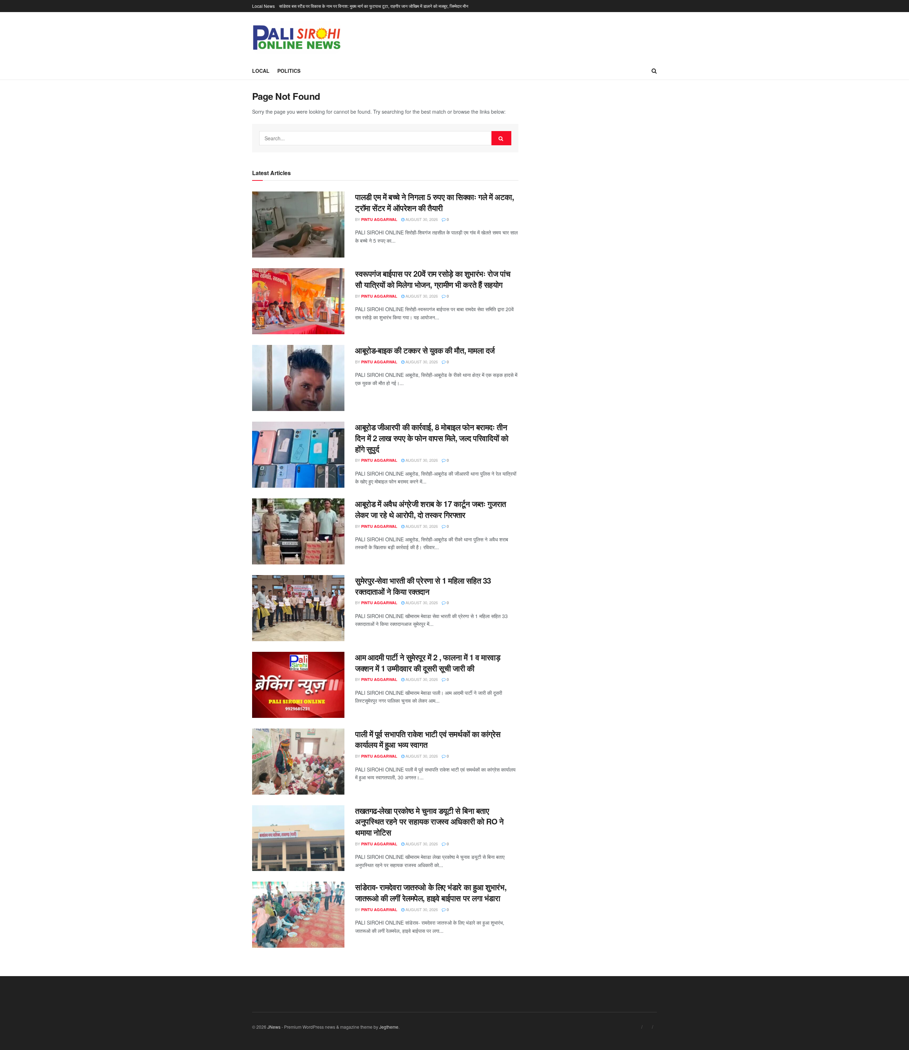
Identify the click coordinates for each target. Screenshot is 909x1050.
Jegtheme (388, 1027)
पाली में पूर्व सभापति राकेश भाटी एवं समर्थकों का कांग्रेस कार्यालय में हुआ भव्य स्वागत (428, 739)
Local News (263, 6)
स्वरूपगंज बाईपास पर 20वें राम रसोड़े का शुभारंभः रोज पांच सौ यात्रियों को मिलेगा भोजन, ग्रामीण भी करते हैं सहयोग (432, 279)
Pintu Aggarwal (379, 219)
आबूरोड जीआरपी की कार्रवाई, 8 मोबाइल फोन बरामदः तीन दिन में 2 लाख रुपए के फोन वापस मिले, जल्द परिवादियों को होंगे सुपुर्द (431, 438)
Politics (288, 70)
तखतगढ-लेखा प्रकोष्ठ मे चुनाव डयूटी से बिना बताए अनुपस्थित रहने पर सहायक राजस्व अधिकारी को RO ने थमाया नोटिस (429, 821)
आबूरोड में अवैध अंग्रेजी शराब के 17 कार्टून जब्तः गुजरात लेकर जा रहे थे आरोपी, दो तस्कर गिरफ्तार (430, 509)
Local (261, 70)
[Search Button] (501, 138)
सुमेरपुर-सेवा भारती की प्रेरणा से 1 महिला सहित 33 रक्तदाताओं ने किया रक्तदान (423, 586)
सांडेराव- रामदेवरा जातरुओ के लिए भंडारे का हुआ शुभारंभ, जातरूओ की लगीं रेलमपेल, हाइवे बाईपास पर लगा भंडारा (430, 892)
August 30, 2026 (421, 219)
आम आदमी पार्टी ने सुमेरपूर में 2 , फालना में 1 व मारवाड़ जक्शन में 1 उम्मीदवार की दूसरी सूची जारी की (427, 662)
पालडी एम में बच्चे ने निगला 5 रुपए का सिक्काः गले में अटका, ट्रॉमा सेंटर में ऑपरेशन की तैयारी (434, 202)
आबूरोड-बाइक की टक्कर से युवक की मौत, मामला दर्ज (425, 350)
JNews (274, 1027)
